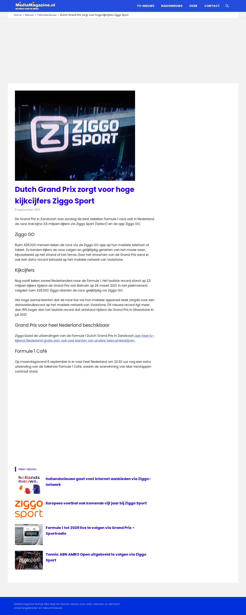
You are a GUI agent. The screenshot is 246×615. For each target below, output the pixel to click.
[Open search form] (227, 5)
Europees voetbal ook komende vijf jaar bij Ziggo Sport (96, 503)
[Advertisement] (123, 51)
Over (193, 6)
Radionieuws (171, 6)
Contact (212, 6)
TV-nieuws (145, 6)
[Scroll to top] (240, 609)
